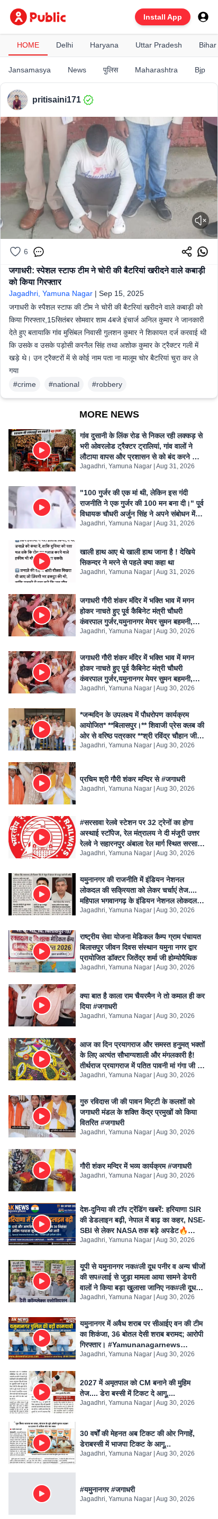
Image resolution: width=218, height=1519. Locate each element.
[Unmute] (200, 220)
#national (64, 384)
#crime (24, 384)
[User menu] (203, 17)
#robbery (107, 384)
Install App (162, 17)
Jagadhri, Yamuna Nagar (51, 293)
